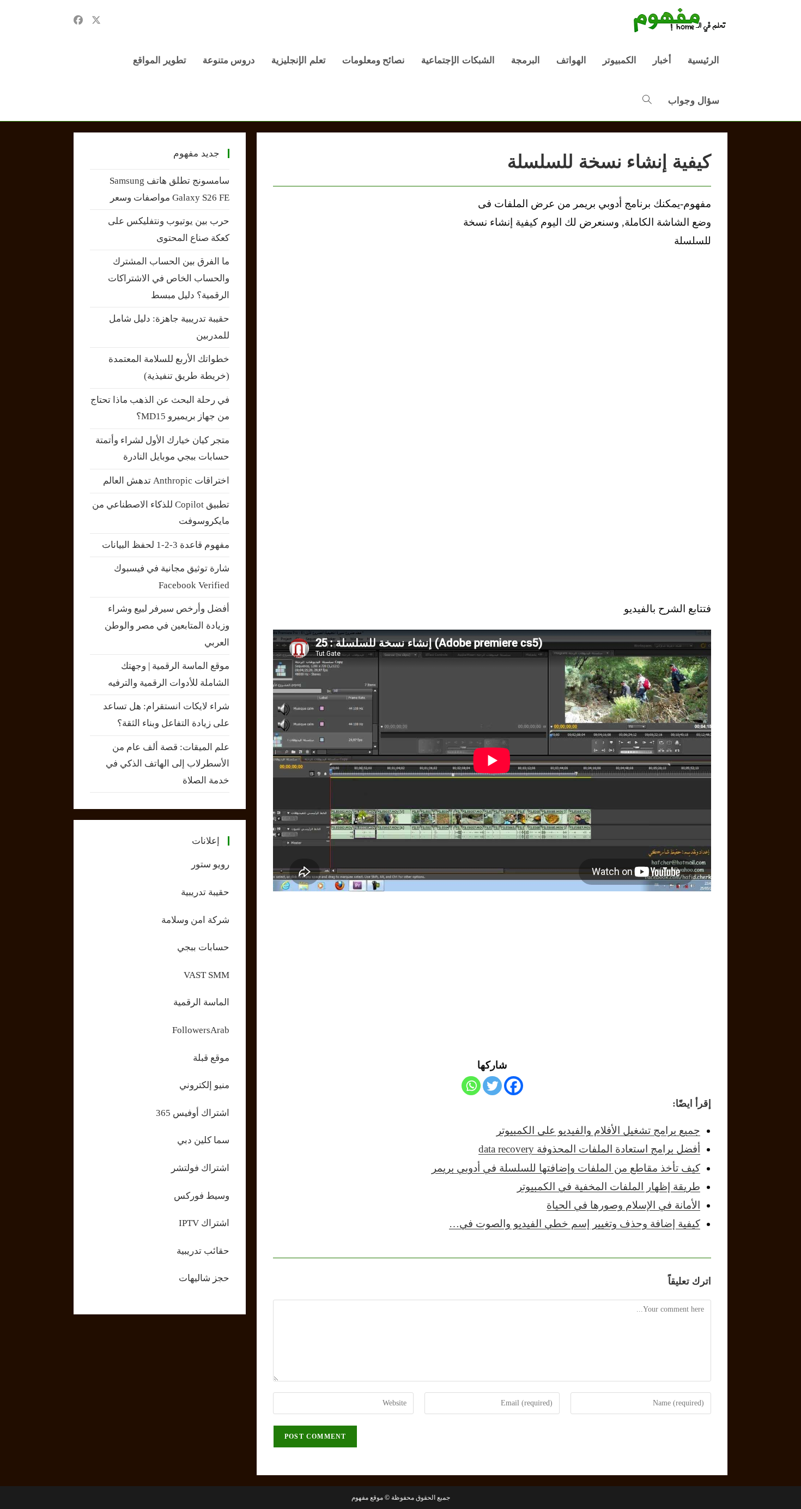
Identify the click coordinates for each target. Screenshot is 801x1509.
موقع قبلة (211, 1058)
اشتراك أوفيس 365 (192, 1113)
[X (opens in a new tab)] (96, 20)
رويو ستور (210, 864)
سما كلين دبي (203, 1140)
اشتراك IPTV (204, 1223)
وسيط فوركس (201, 1196)
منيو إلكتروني (204, 1085)
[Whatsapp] (471, 1085)
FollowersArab (200, 1030)
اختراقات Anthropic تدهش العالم (166, 480)
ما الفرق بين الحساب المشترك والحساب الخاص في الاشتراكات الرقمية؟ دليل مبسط (168, 278)
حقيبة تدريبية (205, 892)
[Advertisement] (364, 276)
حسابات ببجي (203, 947)
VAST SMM (206, 975)
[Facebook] (513, 1085)
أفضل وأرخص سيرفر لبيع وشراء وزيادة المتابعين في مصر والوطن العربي (167, 625)
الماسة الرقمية (201, 1002)
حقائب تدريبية (203, 1251)
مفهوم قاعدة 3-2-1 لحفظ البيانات (165, 545)
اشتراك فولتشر (200, 1168)
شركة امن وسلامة (195, 920)
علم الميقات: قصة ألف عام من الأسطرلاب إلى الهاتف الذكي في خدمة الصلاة (167, 764)
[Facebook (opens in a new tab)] (78, 20)
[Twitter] (492, 1085)
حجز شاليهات (204, 1278)
